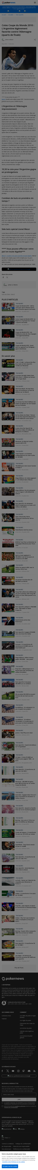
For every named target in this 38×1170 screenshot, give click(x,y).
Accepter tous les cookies (10, 1166)
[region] (19, 1160)
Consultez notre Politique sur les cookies (13, 1162)
